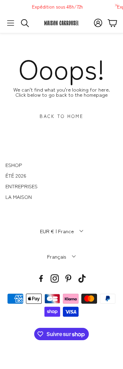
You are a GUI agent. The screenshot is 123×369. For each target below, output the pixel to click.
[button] (10, 23)
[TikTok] (82, 278)
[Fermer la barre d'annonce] (116, 5)
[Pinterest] (68, 278)
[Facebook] (41, 278)
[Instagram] (55, 278)
